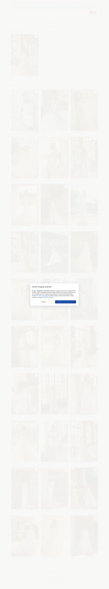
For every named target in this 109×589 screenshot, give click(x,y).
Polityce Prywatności (48, 297)
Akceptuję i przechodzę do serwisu (65, 302)
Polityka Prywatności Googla (39, 296)
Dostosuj (43, 302)
